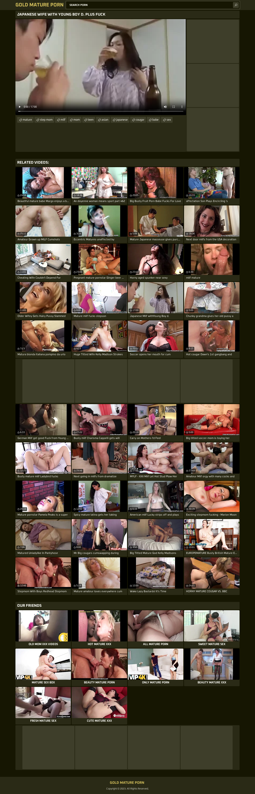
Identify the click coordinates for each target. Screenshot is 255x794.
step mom (46, 119)
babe (155, 119)
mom (76, 119)
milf (63, 119)
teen (91, 119)
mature (27, 119)
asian (104, 119)
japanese (122, 119)
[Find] (236, 5)
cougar (140, 119)
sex (169, 119)
